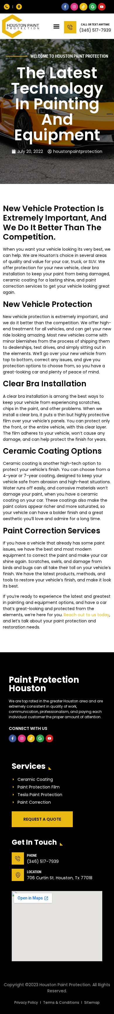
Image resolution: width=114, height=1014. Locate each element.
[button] (56, 26)
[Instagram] (74, 7)
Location (34, 872)
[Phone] (18, 858)
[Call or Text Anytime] (70, 27)
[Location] (18, 875)
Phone (32, 855)
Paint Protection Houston (44, 684)
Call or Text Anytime (95, 24)
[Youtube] (102, 7)
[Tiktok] (83, 7)
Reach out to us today (86, 615)
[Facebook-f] (65, 7)
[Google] (92, 7)
